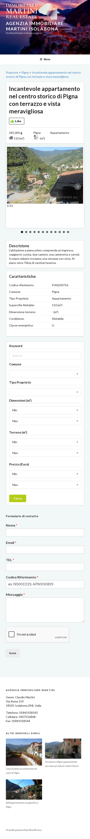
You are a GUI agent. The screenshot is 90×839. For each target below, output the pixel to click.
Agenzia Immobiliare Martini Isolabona (35, 26)
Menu (47, 59)
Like (18, 121)
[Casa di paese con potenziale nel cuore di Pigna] (24, 752)
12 (68, 232)
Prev (12, 186)
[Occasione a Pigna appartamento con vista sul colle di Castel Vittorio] (63, 749)
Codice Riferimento (22, 577)
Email (11, 542)
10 (60, 232)
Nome (11, 525)
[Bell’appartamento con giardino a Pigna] (24, 789)
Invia (12, 653)
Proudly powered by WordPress (23, 829)
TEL (10, 560)
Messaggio (15, 594)
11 (64, 232)
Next (77, 186)
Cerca (18, 498)
